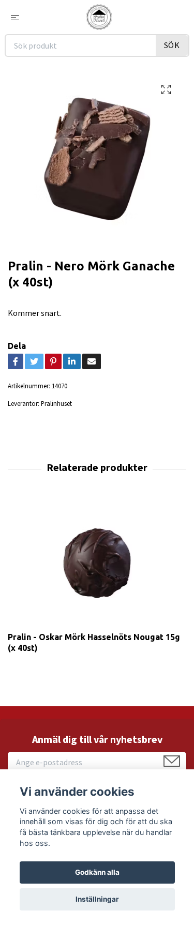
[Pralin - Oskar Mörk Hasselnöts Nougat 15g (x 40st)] (97, 563)
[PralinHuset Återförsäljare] (99, 17)
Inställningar (97, 899)
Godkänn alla (97, 872)
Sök (172, 45)
